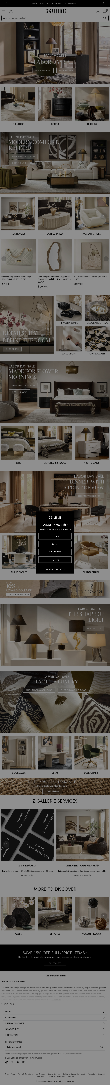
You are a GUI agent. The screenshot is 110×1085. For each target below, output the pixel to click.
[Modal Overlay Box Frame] (55, 542)
